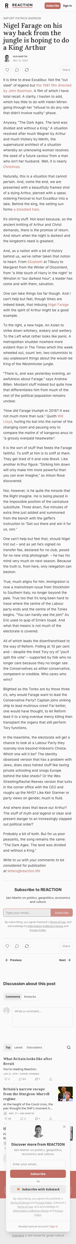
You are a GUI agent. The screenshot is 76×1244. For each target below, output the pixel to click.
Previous (15, 960)
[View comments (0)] (17, 70)
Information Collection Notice (31, 1211)
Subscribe (52, 6)
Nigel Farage (58, 305)
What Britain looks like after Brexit (27, 1061)
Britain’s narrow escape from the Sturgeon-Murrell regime (26, 1094)
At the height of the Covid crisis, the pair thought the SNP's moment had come (28, 1106)
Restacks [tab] (30, 996)
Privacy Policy (44, 1202)
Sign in (67, 6)
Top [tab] (8, 1047)
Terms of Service (20, 1202)
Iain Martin (20, 56)
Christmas (11, 167)
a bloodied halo (26, 209)
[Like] (7, 70)
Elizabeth (35, 262)
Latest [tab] (18, 1047)
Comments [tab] (13, 996)
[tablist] (20, 997)
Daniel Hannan (29, 1073)
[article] (38, 1069)
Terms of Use (25, 1206)
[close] (64, 1126)
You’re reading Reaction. (20, 1069)
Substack (18, 1235)
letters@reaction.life (23, 871)
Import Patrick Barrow (22, 18)
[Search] (69, 1047)
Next (62, 960)
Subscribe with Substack (41, 1189)
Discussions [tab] (34, 1047)
